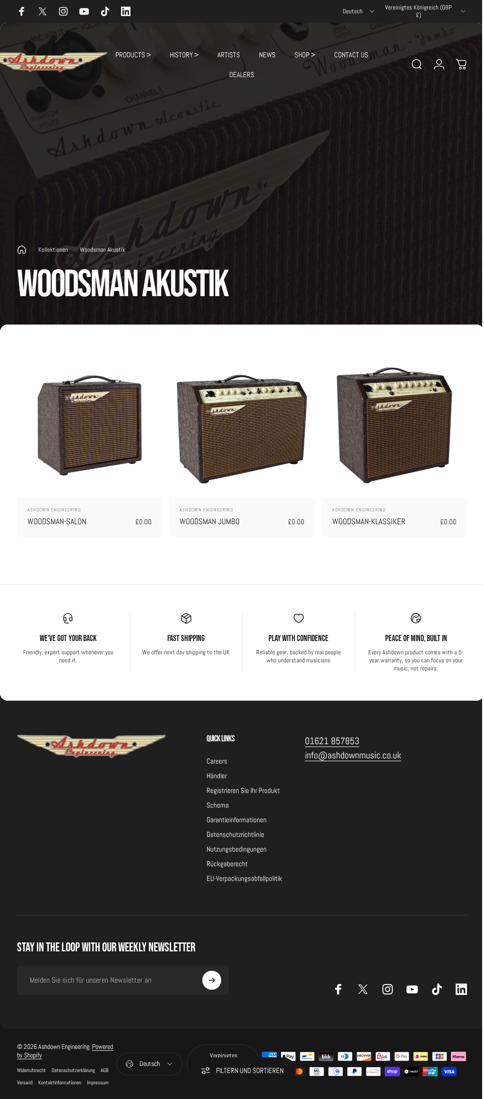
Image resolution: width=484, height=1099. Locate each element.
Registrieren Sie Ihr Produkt (243, 790)
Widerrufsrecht (31, 1070)
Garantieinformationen (237, 819)
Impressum (98, 1082)
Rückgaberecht (227, 863)
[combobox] (359, 11)
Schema (218, 804)
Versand (25, 1082)
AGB (105, 1070)
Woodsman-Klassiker (369, 521)
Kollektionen (53, 250)
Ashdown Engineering (54, 510)
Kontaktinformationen (59, 1082)
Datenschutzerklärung (73, 1070)
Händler (217, 775)
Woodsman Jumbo (210, 521)
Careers (217, 760)
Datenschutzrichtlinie (235, 834)
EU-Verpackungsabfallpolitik (244, 878)
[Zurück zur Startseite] (21, 250)
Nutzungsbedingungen (237, 848)
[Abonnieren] (211, 980)
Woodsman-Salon (56, 521)
